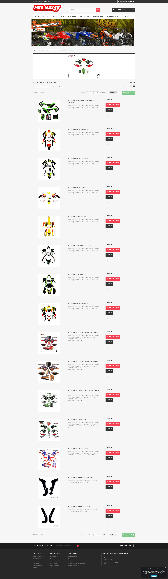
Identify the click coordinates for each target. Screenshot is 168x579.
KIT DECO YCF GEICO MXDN (78, 448)
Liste (134, 88)
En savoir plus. (159, 573)
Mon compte (73, 554)
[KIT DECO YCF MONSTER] (49, 430)
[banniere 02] (83, 24)
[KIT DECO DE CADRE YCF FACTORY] (49, 488)
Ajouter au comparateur (113, 115)
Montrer (55, 86)
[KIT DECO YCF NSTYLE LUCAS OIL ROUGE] (49, 343)
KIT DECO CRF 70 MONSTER (78, 158)
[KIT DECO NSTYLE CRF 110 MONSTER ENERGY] (49, 111)
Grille (131, 88)
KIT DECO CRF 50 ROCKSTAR (78, 303)
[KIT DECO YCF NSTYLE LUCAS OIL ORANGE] (49, 372)
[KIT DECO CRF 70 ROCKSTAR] (49, 140)
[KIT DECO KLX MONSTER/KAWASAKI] (49, 256)
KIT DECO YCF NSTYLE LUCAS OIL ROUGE (83, 332)
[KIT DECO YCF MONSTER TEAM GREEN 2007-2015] (49, 401)
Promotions (53, 556)
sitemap (52, 568)
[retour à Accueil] (34, 50)
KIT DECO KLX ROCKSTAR (77, 216)
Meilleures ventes (55, 561)
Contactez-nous (122, 1)
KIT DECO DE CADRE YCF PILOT (79, 506)
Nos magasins (54, 563)
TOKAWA (126, 16)
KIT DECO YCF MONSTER (77, 419)
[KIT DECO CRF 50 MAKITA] (49, 198)
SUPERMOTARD (113, 16)
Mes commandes (72, 556)
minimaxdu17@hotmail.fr (117, 563)
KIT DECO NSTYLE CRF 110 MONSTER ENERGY (81, 101)
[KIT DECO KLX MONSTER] (49, 285)
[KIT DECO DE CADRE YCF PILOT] (49, 517)
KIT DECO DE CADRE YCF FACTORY (80, 477)
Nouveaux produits (55, 558)
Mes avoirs (71, 558)
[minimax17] (49, 8)
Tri (33, 86)
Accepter (154, 576)
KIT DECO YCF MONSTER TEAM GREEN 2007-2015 (84, 391)
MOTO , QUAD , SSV (42, 16)
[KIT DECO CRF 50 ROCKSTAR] (49, 314)
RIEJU (55, 16)
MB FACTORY (85, 16)
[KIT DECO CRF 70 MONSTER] (49, 169)
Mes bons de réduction (74, 565)
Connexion (131, 1)
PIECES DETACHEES (68, 16)
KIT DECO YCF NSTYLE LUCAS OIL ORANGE (83, 361)
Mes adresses (71, 561)
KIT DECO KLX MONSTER (77, 274)
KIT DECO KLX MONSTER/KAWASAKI (80, 245)
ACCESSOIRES (98, 16)
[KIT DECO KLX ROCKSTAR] (49, 227)
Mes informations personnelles (76, 563)
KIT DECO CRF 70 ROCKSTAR (78, 129)
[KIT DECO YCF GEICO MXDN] (49, 459)
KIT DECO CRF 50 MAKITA (77, 187)
